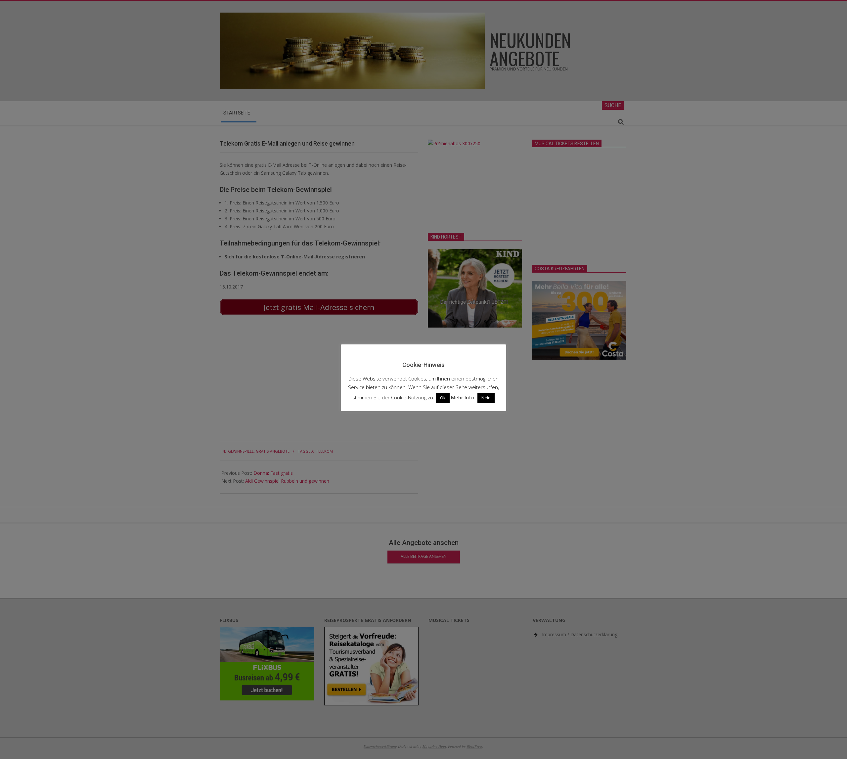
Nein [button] (486, 398)
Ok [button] (443, 398)
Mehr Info (462, 397)
